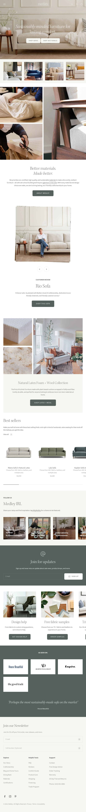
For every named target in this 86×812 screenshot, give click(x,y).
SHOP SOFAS (33, 41)
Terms (34, 804)
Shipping (32, 779)
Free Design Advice (55, 767)
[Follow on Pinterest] (15, 796)
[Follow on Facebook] (4, 796)
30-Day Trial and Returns (57, 779)
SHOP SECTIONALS (50, 41)
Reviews (31, 767)
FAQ (30, 763)
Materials (6, 779)
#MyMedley (37, 510)
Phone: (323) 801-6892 (57, 784)
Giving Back (7, 775)
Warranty (52, 775)
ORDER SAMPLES (57, 637)
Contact (52, 763)
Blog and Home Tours (10, 771)
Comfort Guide (34, 771)
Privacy (29, 804)
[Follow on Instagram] (10, 796)
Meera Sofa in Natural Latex (19, 468)
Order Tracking (54, 771)
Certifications (8, 783)
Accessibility (41, 804)
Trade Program (34, 787)
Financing (32, 783)
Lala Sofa (52, 468)
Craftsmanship (8, 767)
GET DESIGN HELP (19, 637)
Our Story (6, 763)
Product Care (33, 775)
